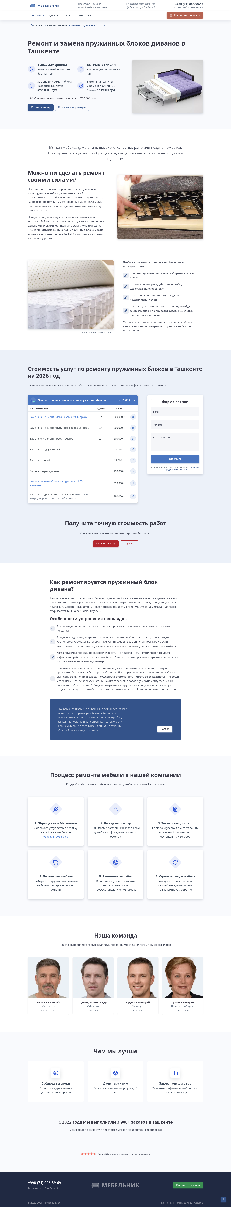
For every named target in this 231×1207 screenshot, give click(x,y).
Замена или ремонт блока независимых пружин (59, 417)
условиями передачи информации (181, 468)
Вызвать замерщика (188, 1185)
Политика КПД (183, 1202)
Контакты (85, 15)
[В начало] (223, 1199)
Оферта (198, 1202)
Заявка (165, 729)
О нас (67, 15)
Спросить (129, 543)
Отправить (175, 459)
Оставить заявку (40, 107)
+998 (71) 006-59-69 (189, 4)
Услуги (36, 15)
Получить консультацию (72, 107)
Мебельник (49, 5)
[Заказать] (133, 417)
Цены (52, 15)
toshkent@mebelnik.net (142, 3)
